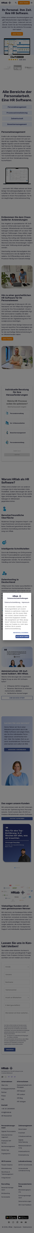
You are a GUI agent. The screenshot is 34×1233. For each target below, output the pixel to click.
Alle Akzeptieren (22, 636)
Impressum (25, 602)
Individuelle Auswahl (20, 632)
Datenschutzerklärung (12, 602)
